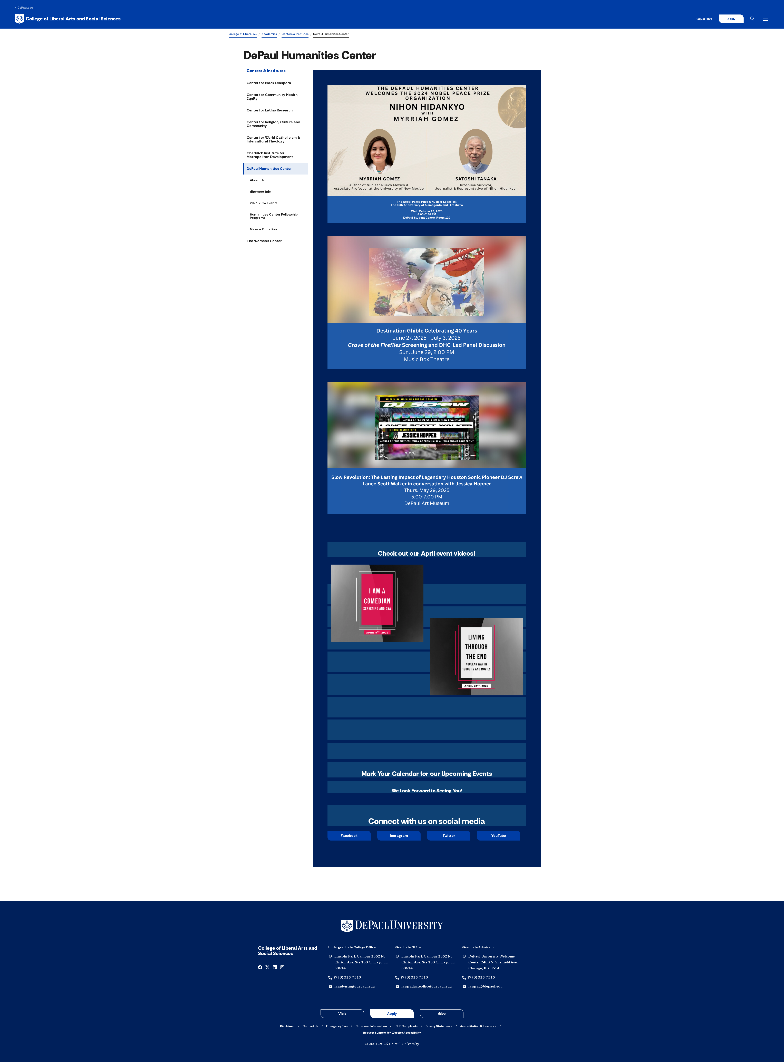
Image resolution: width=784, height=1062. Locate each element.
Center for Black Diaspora (269, 82)
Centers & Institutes (295, 34)
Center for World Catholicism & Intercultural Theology (273, 139)
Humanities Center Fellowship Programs (274, 216)
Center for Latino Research (270, 110)
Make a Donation (263, 229)
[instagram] (282, 967)
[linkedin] (275, 967)
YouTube (498, 835)
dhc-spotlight (261, 191)
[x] (267, 967)
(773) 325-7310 (347, 978)
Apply (731, 19)
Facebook (349, 835)
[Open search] (753, 19)
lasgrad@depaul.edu (485, 987)
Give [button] (442, 1013)
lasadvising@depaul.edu (354, 987)
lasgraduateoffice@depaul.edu (426, 987)
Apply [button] (392, 1013)
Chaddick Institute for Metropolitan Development (270, 155)
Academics (269, 34)
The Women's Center (264, 240)
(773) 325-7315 (481, 978)
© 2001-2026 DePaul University (392, 1044)
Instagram (399, 835)
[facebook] (260, 967)
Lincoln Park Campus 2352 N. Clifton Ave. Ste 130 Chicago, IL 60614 (361, 962)
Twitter (448, 835)
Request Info (704, 19)
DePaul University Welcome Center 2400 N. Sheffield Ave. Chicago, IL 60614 (493, 962)
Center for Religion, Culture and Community (273, 124)
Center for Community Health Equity (272, 96)
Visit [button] (342, 1013)
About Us (257, 180)
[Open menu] (766, 19)
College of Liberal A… (243, 34)
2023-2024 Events (263, 203)
